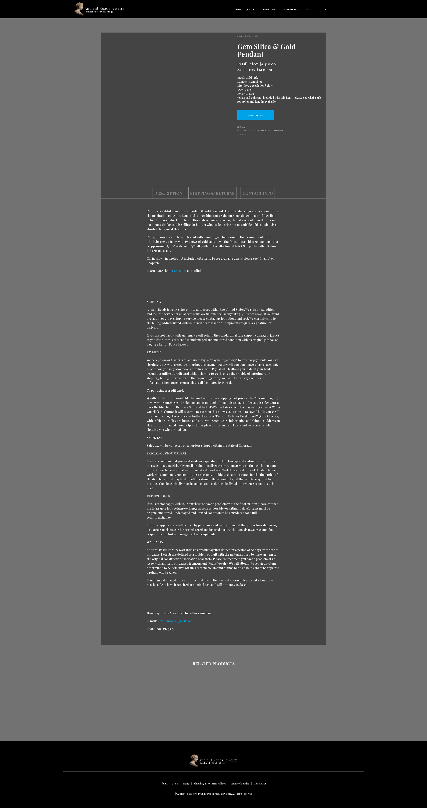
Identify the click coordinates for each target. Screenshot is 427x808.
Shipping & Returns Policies (210, 783)
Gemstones (270, 9)
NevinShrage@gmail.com (174, 621)
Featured (253, 130)
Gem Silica (263, 130)
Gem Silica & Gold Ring (130, 714)
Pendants (278, 130)
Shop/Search (291, 9)
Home (238, 9)
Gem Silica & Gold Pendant (237, 714)
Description (168, 193)
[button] (344, 9)
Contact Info (258, 193)
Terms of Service (240, 783)
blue (244, 134)
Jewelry (251, 9)
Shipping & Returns (212, 193)
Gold (256, 36)
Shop (175, 783)
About (308, 9)
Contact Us (327, 9)
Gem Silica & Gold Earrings (184, 714)
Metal (248, 36)
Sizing (186, 783)
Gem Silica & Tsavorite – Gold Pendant (290, 716)
